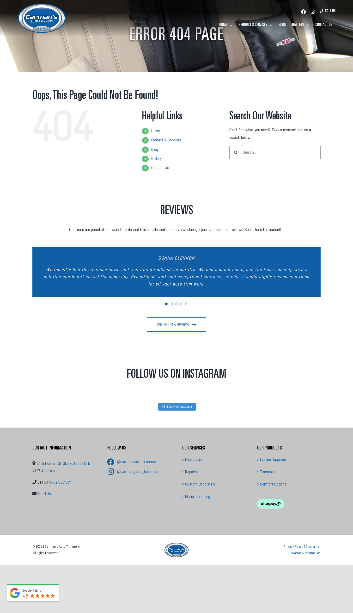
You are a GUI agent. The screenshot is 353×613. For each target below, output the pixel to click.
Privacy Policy (293, 546)
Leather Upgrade (273, 459)
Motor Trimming (197, 497)
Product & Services (166, 140)
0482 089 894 (60, 482)
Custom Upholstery (200, 484)
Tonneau (267, 472)
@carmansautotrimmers (136, 462)
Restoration (194, 459)
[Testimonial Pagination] (166, 304)
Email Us (44, 494)
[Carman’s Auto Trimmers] (176, 545)
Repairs (191, 472)
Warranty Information (306, 553)
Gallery (156, 159)
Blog (154, 150)
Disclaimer (313, 546)
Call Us (330, 11)
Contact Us (160, 168)
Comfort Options (273, 484)
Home (155, 131)
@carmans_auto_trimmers (137, 471)
